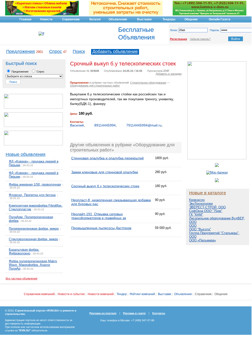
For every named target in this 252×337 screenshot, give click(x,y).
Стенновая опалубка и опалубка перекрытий (107, 158)
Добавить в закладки (169, 73)
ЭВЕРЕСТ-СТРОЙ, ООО (207, 207)
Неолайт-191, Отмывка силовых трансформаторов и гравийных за (98, 216)
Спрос (55, 51)
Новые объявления (25, 154)
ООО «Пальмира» (202, 240)
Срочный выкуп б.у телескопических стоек (105, 186)
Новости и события (71, 294)
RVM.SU (24, 330)
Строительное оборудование (148, 82)
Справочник (203, 294)
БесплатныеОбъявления (136, 33)
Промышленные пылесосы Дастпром (101, 228)
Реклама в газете (134, 313)
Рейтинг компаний (142, 294)
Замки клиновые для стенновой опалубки (104, 172)
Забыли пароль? (200, 38)
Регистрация (178, 38)
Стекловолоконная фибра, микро (33, 239)
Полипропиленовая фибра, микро (34, 228)
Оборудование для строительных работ (95, 85)
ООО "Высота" (200, 229)
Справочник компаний (39, 294)
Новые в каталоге (207, 192)
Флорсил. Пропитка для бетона (32, 195)
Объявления (183, 294)
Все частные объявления (21, 278)
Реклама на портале (102, 313)
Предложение (19, 71)
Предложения (20, 51)
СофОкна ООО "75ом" (205, 211)
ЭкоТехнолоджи (201, 203)
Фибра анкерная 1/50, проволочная (35, 184)
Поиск (79, 51)
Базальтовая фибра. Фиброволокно (24, 251)
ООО (192, 225)
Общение (221, 294)
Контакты (158, 313)
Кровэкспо (197, 200)
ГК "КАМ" (196, 214)
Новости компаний (101, 294)
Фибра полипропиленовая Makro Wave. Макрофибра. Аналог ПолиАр (33, 264)
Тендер (122, 294)
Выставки (164, 294)
